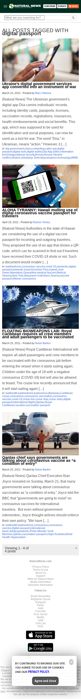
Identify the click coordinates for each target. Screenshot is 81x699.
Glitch (56, 151)
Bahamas (54, 393)
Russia (39, 154)
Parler (40, 605)
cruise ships (56, 399)
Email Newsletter (41, 596)
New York (17, 275)
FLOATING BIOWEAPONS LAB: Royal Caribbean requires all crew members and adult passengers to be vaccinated (38, 334)
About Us (40, 572)
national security (25, 154)
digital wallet (34, 151)
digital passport (21, 528)
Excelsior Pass (40, 269)
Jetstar (13, 531)
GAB (40, 620)
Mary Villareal (43, 93)
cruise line (29, 399)
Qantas (40, 402)
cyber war (51, 148)
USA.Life (40, 623)
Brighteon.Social (40, 599)
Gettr (40, 608)
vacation (20, 405)
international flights (24, 402)
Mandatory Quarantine (23, 272)
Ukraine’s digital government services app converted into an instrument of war (39, 85)
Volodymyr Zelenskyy (33, 157)
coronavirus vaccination (38, 396)
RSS (40, 626)
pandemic (23, 531)
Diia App (47, 151)
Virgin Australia (56, 534)
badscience (41, 393)
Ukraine (15, 157)
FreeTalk (40, 611)
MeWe (40, 617)
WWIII (74, 157)
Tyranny (55, 275)
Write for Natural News (40, 578)
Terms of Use (40, 569)
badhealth (11, 393)
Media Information (40, 581)
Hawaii (53, 269)
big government (15, 148)
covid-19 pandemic (57, 266)
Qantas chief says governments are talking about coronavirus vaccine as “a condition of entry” (39, 460)
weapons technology (58, 157)
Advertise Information (40, 584)
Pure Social (40, 614)
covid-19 (17, 399)
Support (40, 575)
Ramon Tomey (41, 222)
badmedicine (13, 266)
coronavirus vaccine (33, 266)
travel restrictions (40, 275)
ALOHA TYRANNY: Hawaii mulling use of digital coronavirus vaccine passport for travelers (40, 213)
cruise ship (41, 399)
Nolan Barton (43, 343)
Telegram (40, 602)
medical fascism (46, 272)
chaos (28, 148)
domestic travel (22, 269)
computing (38, 148)
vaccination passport (38, 405)
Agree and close (45, 681)
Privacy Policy (40, 566)
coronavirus (17, 396)
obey (26, 275)
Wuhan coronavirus (24, 278)
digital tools (19, 151)
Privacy (5, 670)
